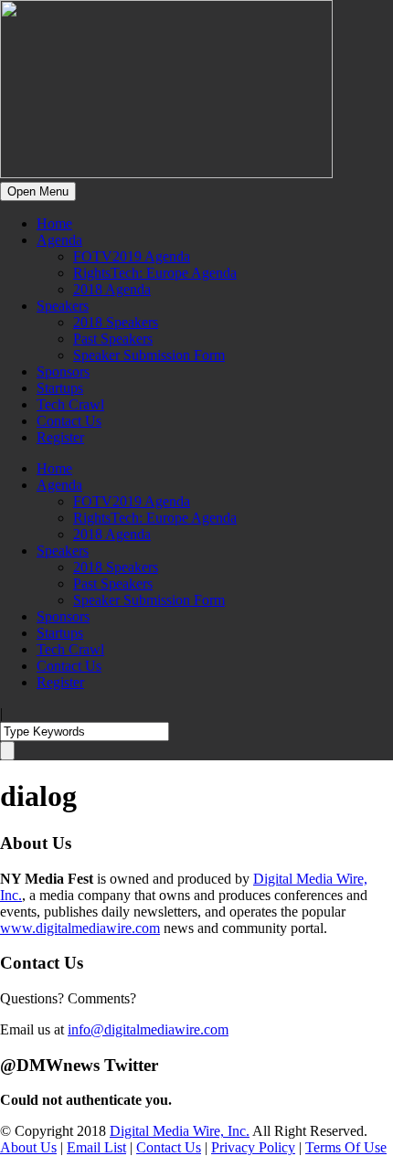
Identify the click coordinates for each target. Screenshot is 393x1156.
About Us (28, 1147)
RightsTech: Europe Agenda (155, 273)
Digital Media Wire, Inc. (180, 1131)
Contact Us (69, 421)
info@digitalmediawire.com (148, 1029)
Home (54, 223)
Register (60, 437)
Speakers (63, 305)
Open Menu (38, 191)
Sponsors (63, 371)
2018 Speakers (115, 322)
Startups (60, 388)
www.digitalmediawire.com (80, 928)
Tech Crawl (70, 404)
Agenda (59, 240)
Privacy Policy (253, 1147)
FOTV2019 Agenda (131, 256)
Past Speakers (113, 338)
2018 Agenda (112, 289)
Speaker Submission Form (149, 355)
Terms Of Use (346, 1147)
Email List (96, 1147)
